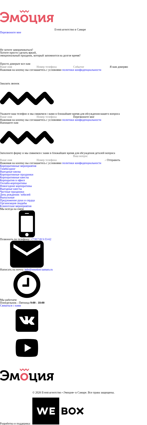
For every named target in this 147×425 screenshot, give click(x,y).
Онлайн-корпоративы (13, 183)
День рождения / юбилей (15, 194)
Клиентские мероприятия (15, 206)
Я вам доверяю (119, 66)
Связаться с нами (10, 305)
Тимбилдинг (8, 168)
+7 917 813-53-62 (41, 239)
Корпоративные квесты (14, 177)
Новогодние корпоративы (16, 185)
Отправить (113, 160)
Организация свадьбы (13, 203)
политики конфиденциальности (81, 69)
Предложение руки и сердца (17, 200)
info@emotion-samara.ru (39, 269)
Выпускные (7, 197)
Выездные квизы (10, 171)
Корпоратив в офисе (12, 180)
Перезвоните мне (10, 32)
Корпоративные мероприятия (18, 165)
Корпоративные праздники (16, 174)
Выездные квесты (11, 188)
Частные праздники (12, 191)
